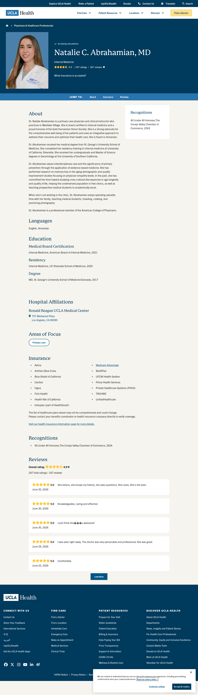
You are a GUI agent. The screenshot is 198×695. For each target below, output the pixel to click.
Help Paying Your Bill (109, 639)
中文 (6, 634)
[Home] (7, 25)
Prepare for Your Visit (109, 617)
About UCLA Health (156, 617)
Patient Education (108, 628)
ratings (81, 67)
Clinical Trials (58, 651)
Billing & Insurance (108, 634)
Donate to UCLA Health (158, 651)
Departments (152, 622)
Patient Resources (108, 12)
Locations (134, 12)
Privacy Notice (78, 674)
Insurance (108, 96)
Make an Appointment (62, 639)
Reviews (124, 96)
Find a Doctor (181, 12)
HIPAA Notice (61, 674)
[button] (60, 3)
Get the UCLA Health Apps (17, 651)
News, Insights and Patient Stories (163, 628)
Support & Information (110, 651)
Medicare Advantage (107, 365)
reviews (96, 67)
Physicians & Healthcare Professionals (33, 25)
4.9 (70, 67)
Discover (155, 12)
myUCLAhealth (108, 3)
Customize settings (157, 686)
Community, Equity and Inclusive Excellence (168, 639)
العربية (7, 639)
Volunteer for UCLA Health (159, 662)
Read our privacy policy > (147, 679)
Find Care (82, 12)
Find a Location (59, 622)
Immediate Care (59, 628)
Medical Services (59, 645)
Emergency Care (59, 634)
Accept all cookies (181, 686)
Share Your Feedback (14, 622)
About (93, 96)
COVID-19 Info (106, 656)
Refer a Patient (86, 3)
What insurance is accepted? (70, 75)
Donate (127, 3)
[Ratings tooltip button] (104, 67)
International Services (14, 628)
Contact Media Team (156, 645)
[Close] (191, 672)
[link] (6, 664)
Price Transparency (108, 645)
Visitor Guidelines (107, 622)
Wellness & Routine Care (111, 662)
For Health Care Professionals (161, 634)
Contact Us (148, 3)
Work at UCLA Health (157, 656)
